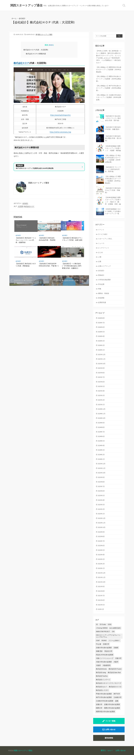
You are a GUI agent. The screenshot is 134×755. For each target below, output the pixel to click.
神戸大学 (117, 694)
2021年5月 (101, 605)
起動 (116, 701)
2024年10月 (101, 418)
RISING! (104, 640)
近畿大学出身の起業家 (112, 704)
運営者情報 (109, 738)
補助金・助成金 (103, 293)
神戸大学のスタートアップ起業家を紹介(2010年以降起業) (35, 168)
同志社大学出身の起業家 (104, 655)
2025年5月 (101, 386)
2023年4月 (101, 500)
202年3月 (101, 609)
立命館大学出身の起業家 (104, 701)
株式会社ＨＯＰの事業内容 (36, 54)
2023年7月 (101, 486)
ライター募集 (110, 721)
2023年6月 (101, 491)
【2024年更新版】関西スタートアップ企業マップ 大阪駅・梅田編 (113, 148)
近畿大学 (99, 704)
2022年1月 (101, 568)
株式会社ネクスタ (115, 687)
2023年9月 (101, 477)
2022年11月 (101, 523)
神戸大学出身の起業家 (104, 697)
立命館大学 (117, 697)
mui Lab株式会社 (115, 628)
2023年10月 (101, 473)
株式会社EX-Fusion (115, 669)
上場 (99, 257)
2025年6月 (101, 382)
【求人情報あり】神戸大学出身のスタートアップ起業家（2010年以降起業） (108, 88)
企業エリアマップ (104, 266)
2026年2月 (101, 345)
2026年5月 (101, 332)
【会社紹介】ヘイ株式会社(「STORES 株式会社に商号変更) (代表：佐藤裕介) (71, 266)
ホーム (14, 18)
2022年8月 (101, 536)
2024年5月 (101, 441)
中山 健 (98, 644)
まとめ (100, 252)
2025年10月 (101, 364)
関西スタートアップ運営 (44, 34)
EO (97, 624)
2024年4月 (101, 445)
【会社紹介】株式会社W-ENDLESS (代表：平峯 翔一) (48, 265)
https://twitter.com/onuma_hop (60, 132)
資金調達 (101, 298)
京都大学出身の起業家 (104, 648)
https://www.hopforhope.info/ (60, 115)
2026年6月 (101, 327)
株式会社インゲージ (103, 680)
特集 (99, 289)
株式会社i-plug (101, 672)
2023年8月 (101, 482)
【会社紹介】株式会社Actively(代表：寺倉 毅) (47, 239)
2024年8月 (101, 427)
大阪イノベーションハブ (104, 658)
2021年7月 (101, 596)
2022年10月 (101, 527)
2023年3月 (101, 505)
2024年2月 (101, 455)
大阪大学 (118, 658)
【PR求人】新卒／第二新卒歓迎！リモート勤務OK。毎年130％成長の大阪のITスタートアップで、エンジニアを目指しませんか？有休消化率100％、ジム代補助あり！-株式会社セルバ (109, 57)
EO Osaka (103, 624)
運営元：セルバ (106, 750)
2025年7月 (101, 377)
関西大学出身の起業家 (112, 708)
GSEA (109, 624)
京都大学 (106, 644)
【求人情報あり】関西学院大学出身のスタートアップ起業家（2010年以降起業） (108, 69)
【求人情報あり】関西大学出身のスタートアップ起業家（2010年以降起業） (108, 78)
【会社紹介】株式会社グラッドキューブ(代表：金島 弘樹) (72, 239)
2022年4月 (101, 555)
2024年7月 (101, 432)
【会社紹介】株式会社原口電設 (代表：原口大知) (113, 138)
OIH (113, 631)
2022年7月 (101, 541)
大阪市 (116, 662)
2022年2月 (101, 564)
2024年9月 (101, 423)
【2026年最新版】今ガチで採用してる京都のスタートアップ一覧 (113, 211)
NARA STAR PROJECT (103, 631)
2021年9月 (101, 586)
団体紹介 (101, 275)
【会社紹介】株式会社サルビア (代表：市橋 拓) (113, 190)
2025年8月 (101, 373)
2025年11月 (101, 359)
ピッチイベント (103, 248)
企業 (99, 261)
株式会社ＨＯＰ (21, 63)
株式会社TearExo (102, 676)
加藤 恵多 (99, 651)
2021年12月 (101, 573)
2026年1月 (101, 350)
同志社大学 (108, 651)
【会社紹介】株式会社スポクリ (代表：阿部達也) (26, 265)
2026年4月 (101, 336)
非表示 (51, 45)
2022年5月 (101, 550)
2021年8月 (101, 591)
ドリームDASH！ (114, 640)
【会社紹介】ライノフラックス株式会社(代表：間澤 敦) (113, 169)
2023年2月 (101, 509)
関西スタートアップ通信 (23, 750)
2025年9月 (101, 368)
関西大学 (99, 708)
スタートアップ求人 (105, 239)
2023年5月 (101, 496)
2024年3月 (101, 450)
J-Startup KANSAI (102, 628)
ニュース (101, 243)
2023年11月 (101, 468)
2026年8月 (101, 318)
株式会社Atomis (101, 669)
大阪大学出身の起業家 (104, 662)
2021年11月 (101, 577)
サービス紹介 (103, 234)
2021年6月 (101, 600)
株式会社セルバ (101, 687)
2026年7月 (101, 323)
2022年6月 (101, 546)
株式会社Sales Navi (114, 672)
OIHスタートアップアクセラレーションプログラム (108, 636)
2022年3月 (101, 559)
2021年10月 (101, 582)
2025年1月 (101, 405)
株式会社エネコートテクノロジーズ (108, 683)
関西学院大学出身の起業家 (105, 711)
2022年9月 (101, 532)
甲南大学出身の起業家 (104, 694)
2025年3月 (101, 395)
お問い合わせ (110, 729)
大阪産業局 (106, 665)
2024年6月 (101, 436)
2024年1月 (101, 459)
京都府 (116, 648)
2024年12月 (101, 409)
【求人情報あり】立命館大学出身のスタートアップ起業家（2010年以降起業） (108, 97)
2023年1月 (101, 514)
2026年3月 (101, 341)
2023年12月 (101, 464)
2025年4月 (101, 391)
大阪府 (98, 665)
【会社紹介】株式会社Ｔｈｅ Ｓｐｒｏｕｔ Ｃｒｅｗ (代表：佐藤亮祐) (26, 240)
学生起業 (101, 284)
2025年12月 (101, 355)
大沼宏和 (21, 206)
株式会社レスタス (102, 690)
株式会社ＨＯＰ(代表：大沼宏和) (35, 50)
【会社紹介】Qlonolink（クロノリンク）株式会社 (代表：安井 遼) (113, 118)
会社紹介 (22, 18)
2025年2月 (101, 400)
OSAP (98, 640)
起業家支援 (102, 302)
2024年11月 (101, 414)
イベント (101, 230)
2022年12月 (101, 518)
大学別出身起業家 (104, 280)
